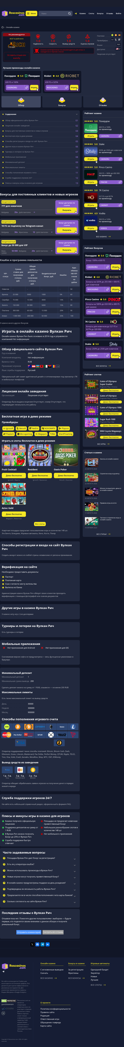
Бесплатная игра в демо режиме (18, 136)
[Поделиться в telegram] (42, 944)
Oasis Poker (60, 469)
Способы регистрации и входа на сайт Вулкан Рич (26, 141)
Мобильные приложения (15, 157)
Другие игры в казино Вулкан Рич (19, 146)
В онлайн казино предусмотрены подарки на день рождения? (36, 883)
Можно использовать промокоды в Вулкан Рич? (30, 870)
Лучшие (94, 980)
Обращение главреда (50, 1022)
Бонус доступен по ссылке (67, 204)
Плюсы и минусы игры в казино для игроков (24, 183)
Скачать (44, 973)
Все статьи (102, 534)
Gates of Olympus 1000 (110, 407)
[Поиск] (69, 13)
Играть (34, 87)
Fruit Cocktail (9, 469)
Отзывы (109, 13)
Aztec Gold (7, 508)
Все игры (101, 444)
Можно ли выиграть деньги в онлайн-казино (110, 489)
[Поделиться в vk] (48, 944)
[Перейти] (76, 14)
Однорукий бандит (99, 970)
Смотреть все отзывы (53, 932)
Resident (33, 469)
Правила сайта (47, 1012)
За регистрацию (75, 970)
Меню (33, 13)
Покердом (10, 75)
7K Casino (104, 190)
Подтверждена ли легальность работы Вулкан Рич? (31, 889)
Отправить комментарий (29, 932)
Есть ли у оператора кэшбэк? (20, 864)
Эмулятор (95, 973)
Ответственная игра (49, 1019)
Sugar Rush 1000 (107, 419)
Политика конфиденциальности (55, 1009)
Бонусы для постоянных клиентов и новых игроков (26, 131)
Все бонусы (101, 366)
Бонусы (100, 13)
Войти (118, 13)
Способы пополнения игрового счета (20, 173)
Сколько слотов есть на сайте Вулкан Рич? (27, 901)
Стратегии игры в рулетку (110, 474)
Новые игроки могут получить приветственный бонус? (33, 877)
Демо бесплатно (14, 475)
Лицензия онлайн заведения (17, 126)
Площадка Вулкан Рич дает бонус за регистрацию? (31, 858)
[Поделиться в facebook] (37, 944)
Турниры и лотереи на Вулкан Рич (19, 152)
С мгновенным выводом (51, 970)
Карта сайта (46, 1026)
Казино (83, 13)
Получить (66, 210)
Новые (94, 976)
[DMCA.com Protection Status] (8, 1000)
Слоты (91, 13)
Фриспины (73, 973)
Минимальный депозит (15, 162)
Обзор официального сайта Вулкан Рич (21, 120)
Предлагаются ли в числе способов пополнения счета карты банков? (40, 895)
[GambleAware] (8, 1004)
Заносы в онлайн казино (109, 459)
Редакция (44, 1016)
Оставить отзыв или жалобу (16, 56)
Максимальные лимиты (15, 167)
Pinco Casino (105, 167)
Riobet (47, 75)
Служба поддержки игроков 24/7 (18, 178)
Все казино (101, 236)
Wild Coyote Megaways (110, 431)
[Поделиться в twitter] (32, 944)
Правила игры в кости (108, 503)
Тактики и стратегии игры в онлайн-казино (110, 519)
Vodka (102, 213)
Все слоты (40, 524)
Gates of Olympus (108, 395)
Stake (101, 144)
